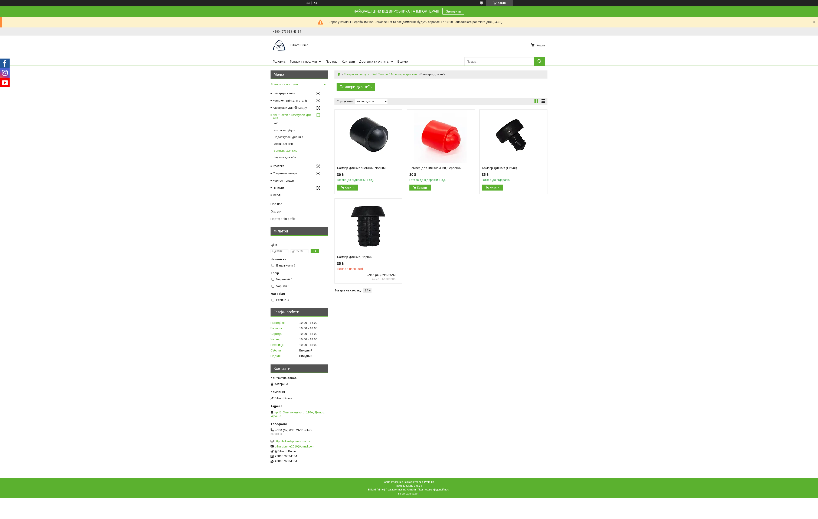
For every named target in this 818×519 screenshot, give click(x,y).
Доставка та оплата (373, 61)
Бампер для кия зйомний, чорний (361, 168)
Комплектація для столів (290, 100)
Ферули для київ (285, 157)
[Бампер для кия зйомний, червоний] (440, 136)
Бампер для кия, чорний (354, 257)
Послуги (278, 187)
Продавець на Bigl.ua (409, 485)
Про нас (331, 61)
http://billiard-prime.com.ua (292, 441)
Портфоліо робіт (283, 219)
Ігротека (278, 166)
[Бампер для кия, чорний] (368, 225)
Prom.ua (429, 481)
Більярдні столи (284, 93)
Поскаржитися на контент (401, 489)
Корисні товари (283, 180)
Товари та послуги (303, 61)
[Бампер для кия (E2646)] (513, 136)
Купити (349, 187)
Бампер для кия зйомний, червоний (435, 168)
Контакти (348, 61)
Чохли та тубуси (284, 130)
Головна (279, 61)
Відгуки (402, 61)
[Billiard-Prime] (279, 45)
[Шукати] (539, 61)
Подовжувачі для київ (288, 137)
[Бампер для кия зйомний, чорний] (368, 136)
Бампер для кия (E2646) (499, 168)
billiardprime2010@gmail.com (294, 446)
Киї (276, 123)
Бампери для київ (285, 150)
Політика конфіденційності (434, 489)
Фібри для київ (284, 143)
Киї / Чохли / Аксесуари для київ (395, 74)
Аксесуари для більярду (290, 107)
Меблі (277, 195)
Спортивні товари (285, 173)
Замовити (453, 11)
